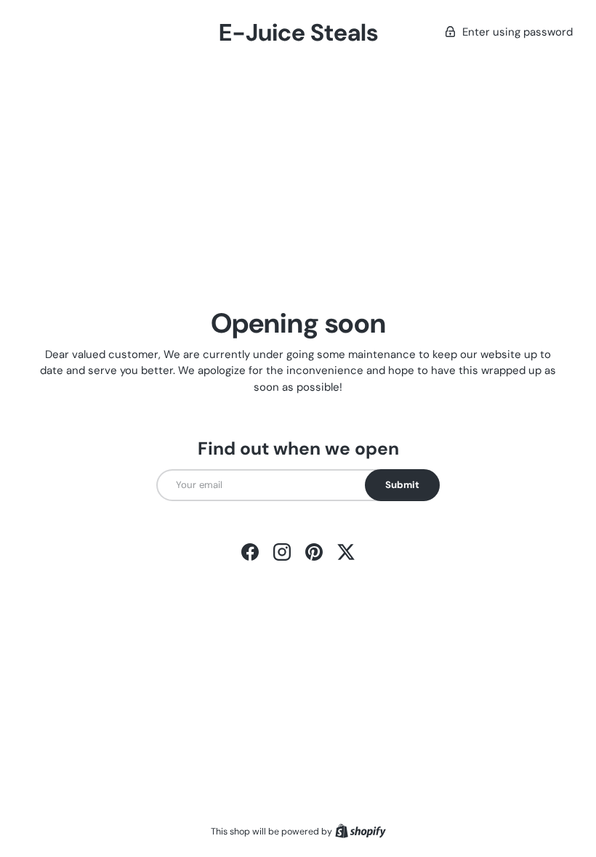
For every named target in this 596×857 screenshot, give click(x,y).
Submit (402, 485)
